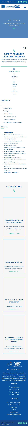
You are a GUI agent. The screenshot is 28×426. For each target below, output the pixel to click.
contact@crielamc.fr (9, 2)
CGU (14, 417)
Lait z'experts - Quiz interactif (14, 402)
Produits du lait (8, 422)
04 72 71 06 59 (15, 394)
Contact (14, 409)
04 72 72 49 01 (15, 392)
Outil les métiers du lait (14, 404)
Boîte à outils (14, 407)
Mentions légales (14, 412)
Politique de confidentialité (14, 414)
